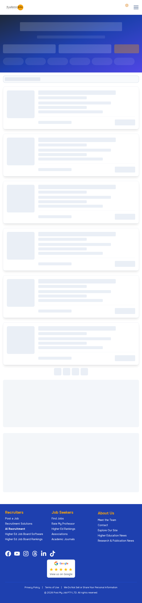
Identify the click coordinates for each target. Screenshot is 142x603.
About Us (106, 513)
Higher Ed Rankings (63, 529)
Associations (60, 534)
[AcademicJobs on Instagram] (26, 554)
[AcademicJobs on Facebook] (9, 554)
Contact (103, 525)
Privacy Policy (32, 587)
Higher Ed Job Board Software (24, 534)
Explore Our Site (108, 530)
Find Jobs (58, 518)
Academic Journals (63, 539)
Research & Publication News (116, 540)
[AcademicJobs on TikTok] (53, 554)
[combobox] (126, 5)
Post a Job (12, 518)
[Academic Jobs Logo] (14, 7)
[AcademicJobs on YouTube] (17, 554)
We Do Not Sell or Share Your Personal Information (90, 587)
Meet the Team (107, 520)
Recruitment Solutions (18, 523)
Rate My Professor (63, 523)
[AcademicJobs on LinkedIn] (44, 554)
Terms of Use (52, 587)
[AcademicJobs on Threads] (35, 554)
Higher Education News (112, 535)
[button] (136, 7)
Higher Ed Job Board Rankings (24, 539)
